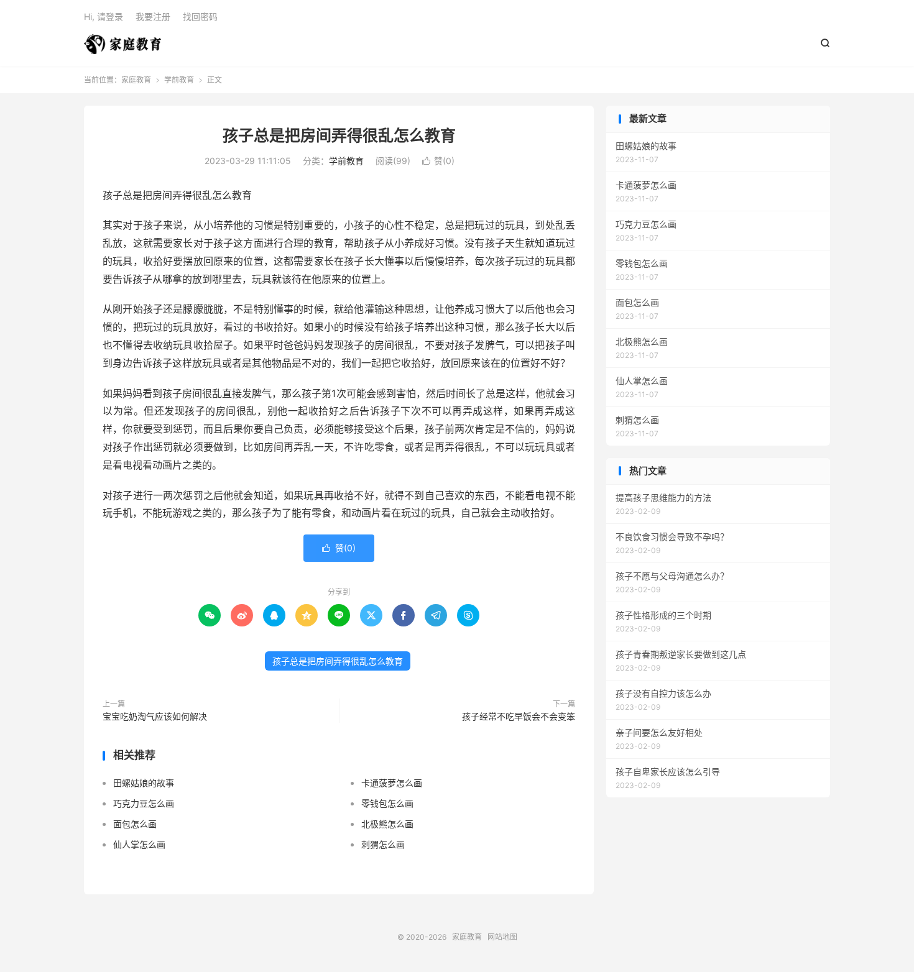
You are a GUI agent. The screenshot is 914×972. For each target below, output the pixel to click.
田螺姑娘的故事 (143, 782)
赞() (438, 160)
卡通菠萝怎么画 (391, 782)
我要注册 (153, 16)
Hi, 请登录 (103, 16)
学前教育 (179, 80)
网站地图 (502, 937)
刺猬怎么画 (383, 844)
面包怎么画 (135, 823)
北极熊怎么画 (387, 823)
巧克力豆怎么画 (143, 803)
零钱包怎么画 (387, 803)
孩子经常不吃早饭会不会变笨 (518, 716)
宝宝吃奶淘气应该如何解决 (155, 716)
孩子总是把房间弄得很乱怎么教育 (339, 135)
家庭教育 (122, 44)
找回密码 (200, 16)
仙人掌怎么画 (139, 844)
